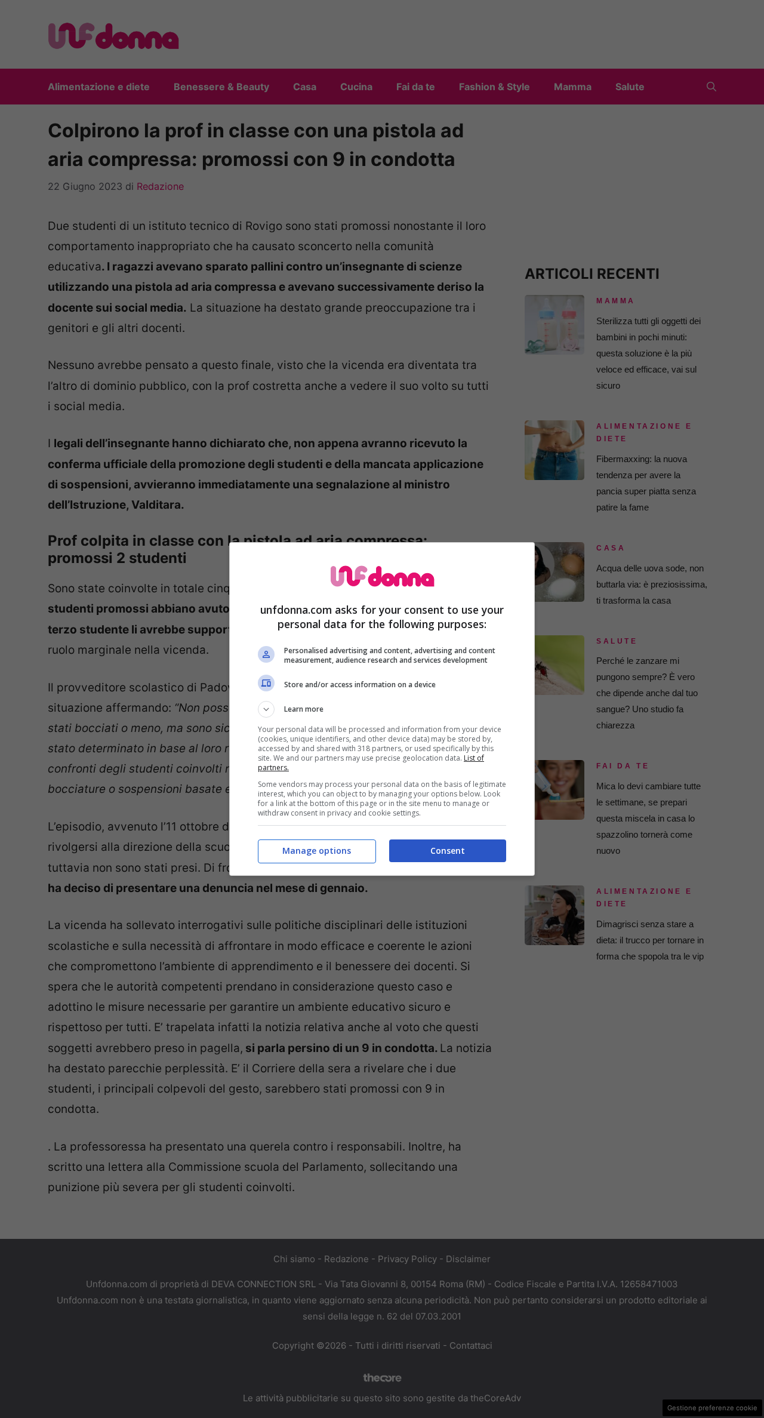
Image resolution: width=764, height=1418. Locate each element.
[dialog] (382, 709)
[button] (382, 709)
